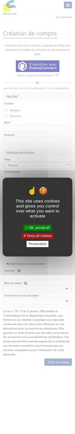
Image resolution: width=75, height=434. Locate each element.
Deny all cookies (39, 236)
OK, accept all (39, 227)
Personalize (37, 244)
